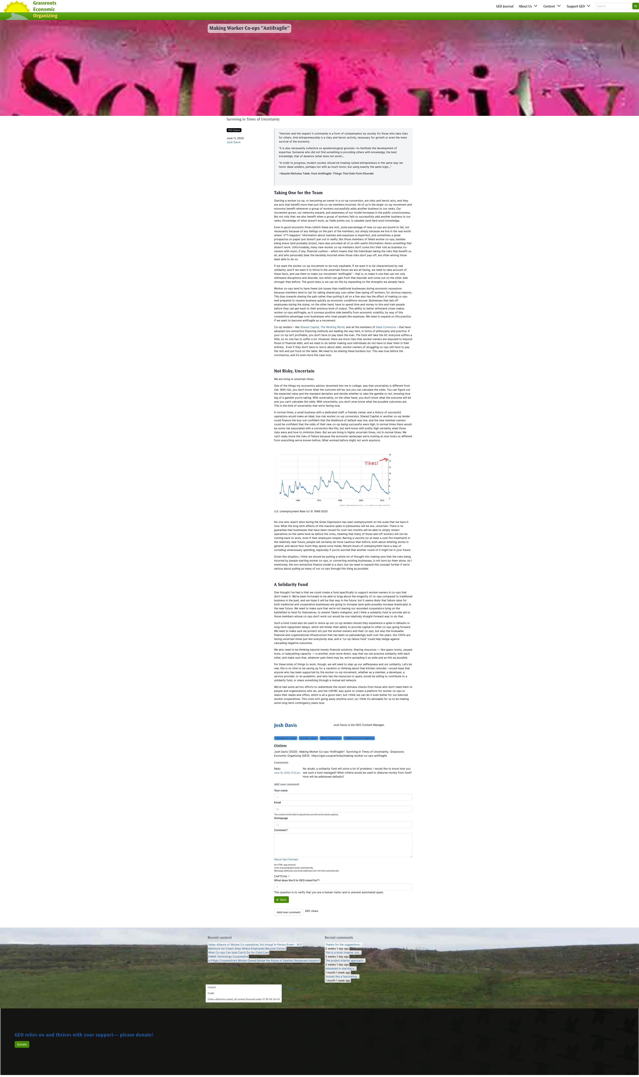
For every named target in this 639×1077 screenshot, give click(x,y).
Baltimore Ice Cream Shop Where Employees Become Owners (247, 948)
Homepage (281, 818)
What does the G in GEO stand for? (296, 880)
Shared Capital (309, 327)
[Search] (635, 6)
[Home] (16, 10)
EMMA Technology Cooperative (228, 956)
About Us (525, 6)
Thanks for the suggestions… (343, 944)
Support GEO (576, 6)
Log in (291, 988)
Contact (212, 987)
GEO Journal (505, 6)
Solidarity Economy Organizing (359, 738)
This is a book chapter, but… (343, 952)
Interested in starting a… (340, 968)
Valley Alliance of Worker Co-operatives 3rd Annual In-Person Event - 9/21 (255, 944)
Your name (281, 790)
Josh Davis (233, 142)
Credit (211, 993)
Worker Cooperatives (330, 738)
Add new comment (289, 912)
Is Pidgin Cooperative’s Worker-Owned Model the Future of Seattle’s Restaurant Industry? (264, 960)
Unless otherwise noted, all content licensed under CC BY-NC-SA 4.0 (244, 999)
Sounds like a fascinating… (342, 976)
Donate (22, 1044)
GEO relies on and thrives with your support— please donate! (84, 1035)
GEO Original (234, 130)
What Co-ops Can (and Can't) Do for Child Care (238, 952)
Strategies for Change (286, 738)
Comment (280, 830)
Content (549, 6)
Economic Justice (308, 738)
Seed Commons (386, 327)
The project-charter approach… (345, 960)
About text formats (286, 859)
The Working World (332, 327)
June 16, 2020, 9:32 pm (287, 772)
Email (277, 802)
